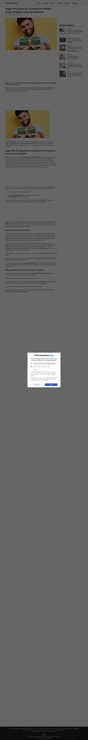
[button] (44, 369)
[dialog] (44, 370)
